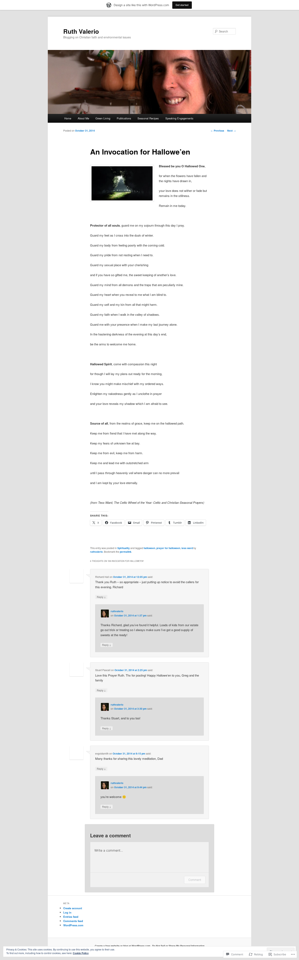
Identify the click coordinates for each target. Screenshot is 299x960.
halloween (149, 548)
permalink (125, 552)
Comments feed (73, 921)
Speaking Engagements (179, 118)
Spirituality (123, 548)
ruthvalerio (96, 552)
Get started (182, 4)
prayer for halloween (168, 548)
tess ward (187, 548)
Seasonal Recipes (148, 118)
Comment (194, 879)
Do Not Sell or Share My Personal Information (178, 946)
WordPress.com (73, 925)
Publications (124, 118)
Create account (72, 908)
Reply (101, 597)
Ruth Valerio (81, 31)
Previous (217, 130)
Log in (67, 912)
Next (231, 130)
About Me (83, 118)
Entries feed (70, 917)
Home (67, 118)
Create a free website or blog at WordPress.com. (123, 946)
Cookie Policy (81, 953)
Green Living (102, 118)
